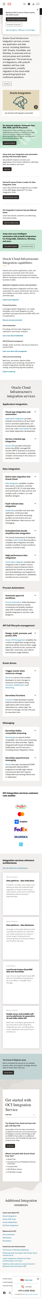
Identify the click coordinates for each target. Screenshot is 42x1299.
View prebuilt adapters (10, 246)
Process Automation (13, 602)
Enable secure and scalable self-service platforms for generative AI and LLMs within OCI (20, 1016)
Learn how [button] (7, 169)
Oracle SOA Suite (9, 1219)
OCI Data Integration (10, 1225)
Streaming (9, 687)
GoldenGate (10, 510)
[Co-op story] (21, 844)
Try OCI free (10, 1146)
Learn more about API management (15, 351)
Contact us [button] (7, 84)
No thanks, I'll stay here (13, 25)
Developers (7, 1241)
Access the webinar (9, 143)
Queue (8, 764)
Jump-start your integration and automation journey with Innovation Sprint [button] (20, 155)
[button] (4, 4)
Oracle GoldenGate (10, 1222)
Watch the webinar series (11, 223)
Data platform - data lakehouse (20, 925)
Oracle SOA (10, 445)
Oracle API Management (15, 640)
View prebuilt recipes (27, 246)
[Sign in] (33, 4)
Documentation (9, 1234)
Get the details (8, 1072)
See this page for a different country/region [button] (20, 30)
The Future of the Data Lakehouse (16, 1250)
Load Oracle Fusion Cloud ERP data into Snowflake (19, 970)
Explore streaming (9, 371)
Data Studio (18, 540)
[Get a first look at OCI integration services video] (21, 100)
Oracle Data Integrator (14, 562)
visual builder (23, 428)
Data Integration (12, 483)
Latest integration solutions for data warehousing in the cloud (16, 1259)
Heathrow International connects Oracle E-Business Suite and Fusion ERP (19, 1265)
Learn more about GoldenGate (13, 336)
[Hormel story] (21, 807)
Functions (9, 685)
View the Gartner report (10, 197)
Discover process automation (12, 320)
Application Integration (14, 418)
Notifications (19, 685)
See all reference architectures (15, 868)
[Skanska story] (21, 837)
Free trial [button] (8, 1115)
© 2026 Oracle (7, 1279)
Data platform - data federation (20, 880)
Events (8, 677)
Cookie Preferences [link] (8, 1282)
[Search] (24, 4)
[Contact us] (38, 4)
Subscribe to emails (8, 1285)
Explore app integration (11, 300)
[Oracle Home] (9, 4)
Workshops (7, 1237)
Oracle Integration (10, 1216)
